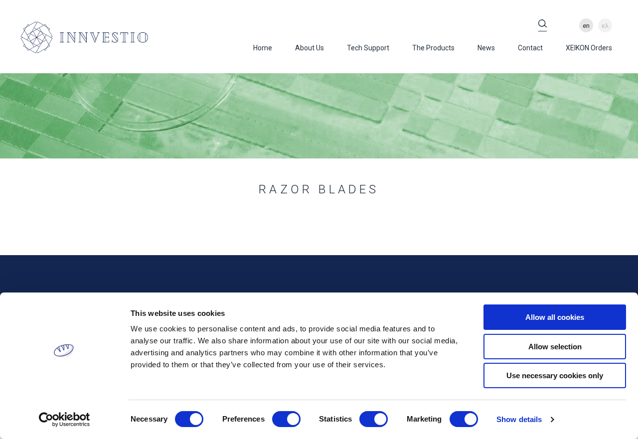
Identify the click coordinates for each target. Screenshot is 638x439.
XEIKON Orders (589, 48)
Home (262, 48)
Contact (530, 48)
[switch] (286, 419)
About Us (309, 48)
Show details (519, 419)
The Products (433, 48)
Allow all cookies (554, 317)
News (486, 48)
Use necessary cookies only (554, 375)
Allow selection (555, 346)
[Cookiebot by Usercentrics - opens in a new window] (64, 419)
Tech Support (368, 48)
